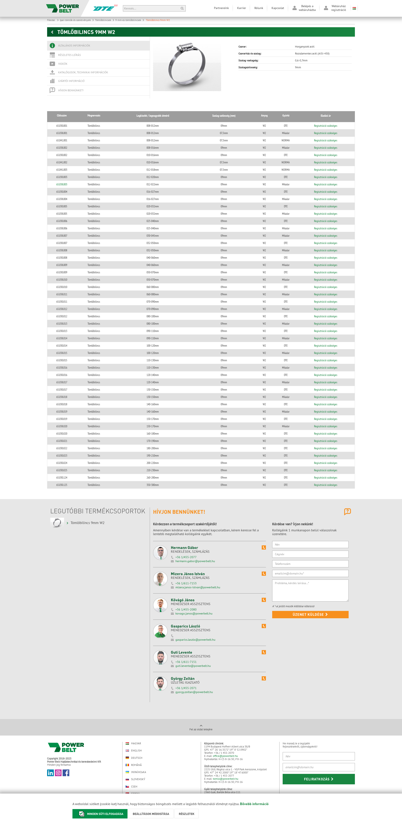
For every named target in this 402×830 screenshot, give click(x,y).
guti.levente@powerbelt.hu (193, 666)
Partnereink (221, 8)
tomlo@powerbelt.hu (225, 779)
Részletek (186, 814)
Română (136, 765)
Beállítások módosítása (151, 814)
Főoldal (51, 20)
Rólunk (258, 8)
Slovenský (138, 779)
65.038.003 (61, 184)
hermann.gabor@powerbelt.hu (195, 561)
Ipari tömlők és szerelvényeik (75, 20)
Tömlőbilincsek (103, 20)
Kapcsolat (278, 8)
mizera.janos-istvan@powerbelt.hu (197, 587)
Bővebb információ (254, 804)
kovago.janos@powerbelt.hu (194, 613)
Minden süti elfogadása (105, 814)
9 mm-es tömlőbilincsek (128, 20)
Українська (138, 772)
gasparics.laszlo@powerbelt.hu (195, 640)
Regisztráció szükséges (325, 126)
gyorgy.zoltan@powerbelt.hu (194, 692)
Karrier (241, 8)
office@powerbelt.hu (225, 756)
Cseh (134, 786)
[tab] (98, 45)
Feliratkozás (317, 779)
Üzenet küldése (309, 614)
